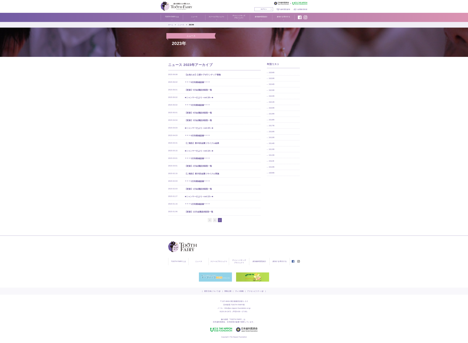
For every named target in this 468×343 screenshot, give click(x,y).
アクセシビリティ (254, 291)
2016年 (272, 132)
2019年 (272, 114)
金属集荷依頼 (302, 9)
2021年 (272, 102)
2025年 (272, 78)
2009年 (272, 173)
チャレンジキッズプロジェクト (239, 261)
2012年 (272, 155)
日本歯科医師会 (219, 322)
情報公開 (227, 291)
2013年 (272, 149)
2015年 (272, 137)
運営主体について (211, 291)
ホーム (170, 25)
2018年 (272, 120)
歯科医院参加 (285, 9)
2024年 (272, 84)
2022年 (272, 96)
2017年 (272, 126)
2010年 (272, 167)
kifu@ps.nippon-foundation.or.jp (237, 308)
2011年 (271, 161)
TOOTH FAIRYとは (178, 261)
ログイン (264, 9)
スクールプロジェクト (218, 261)
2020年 (272, 108)
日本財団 (230, 322)
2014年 (272, 143)
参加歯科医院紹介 (259, 261)
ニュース (181, 25)
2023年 (272, 90)
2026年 (272, 72)
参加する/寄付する (280, 261)
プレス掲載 (239, 291)
